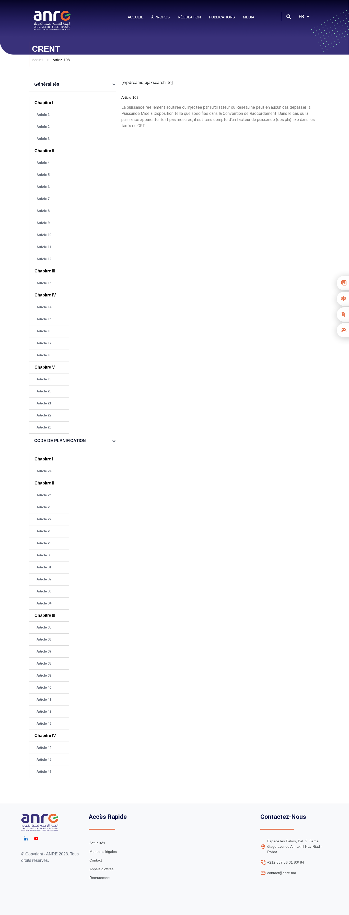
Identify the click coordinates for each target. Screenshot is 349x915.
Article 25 (44, 495)
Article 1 (43, 115)
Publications (222, 17)
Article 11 (44, 247)
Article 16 (44, 331)
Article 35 (44, 627)
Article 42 (44, 711)
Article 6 (43, 187)
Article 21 (44, 403)
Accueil (135, 17)
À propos (160, 17)
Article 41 (44, 699)
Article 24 (44, 471)
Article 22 (44, 415)
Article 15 (44, 319)
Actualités (97, 843)
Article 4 (43, 163)
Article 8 (43, 211)
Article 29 (44, 543)
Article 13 (44, 283)
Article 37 (44, 651)
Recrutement (99, 878)
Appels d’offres (101, 869)
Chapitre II (44, 151)
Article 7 (43, 199)
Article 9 (43, 223)
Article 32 (44, 579)
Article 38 (44, 663)
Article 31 (44, 567)
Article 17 (44, 343)
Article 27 (44, 519)
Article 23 (44, 427)
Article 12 (44, 259)
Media (248, 17)
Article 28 (44, 531)
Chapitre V (44, 367)
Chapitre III (45, 271)
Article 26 (44, 507)
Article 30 (44, 555)
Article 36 (44, 639)
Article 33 (44, 591)
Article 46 (44, 772)
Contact (95, 860)
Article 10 (44, 235)
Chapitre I (43, 103)
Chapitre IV (45, 295)
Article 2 (43, 127)
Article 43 (44, 723)
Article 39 (44, 675)
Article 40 (44, 687)
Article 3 (43, 139)
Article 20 (44, 391)
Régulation (189, 17)
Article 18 (44, 355)
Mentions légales (103, 852)
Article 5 (43, 175)
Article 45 (44, 760)
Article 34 (44, 603)
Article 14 (44, 307)
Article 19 (44, 379)
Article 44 (44, 747)
